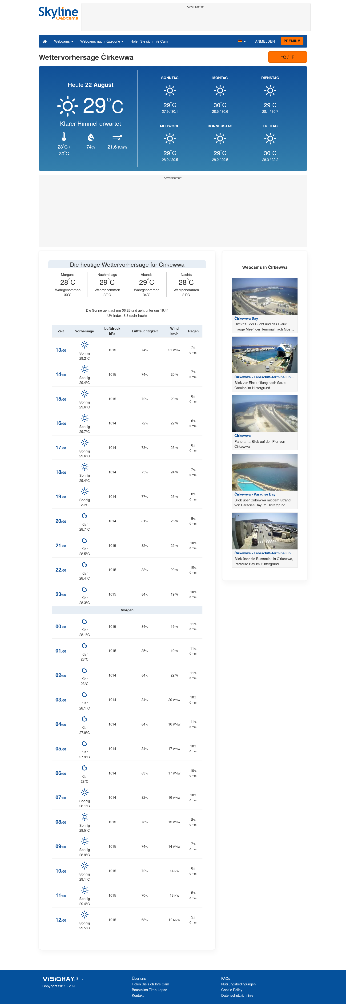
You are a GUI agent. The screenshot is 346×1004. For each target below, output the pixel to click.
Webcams (62, 41)
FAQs (225, 978)
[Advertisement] (195, 20)
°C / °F (287, 57)
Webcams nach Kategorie (100, 41)
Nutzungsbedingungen (238, 983)
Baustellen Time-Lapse (149, 989)
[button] (241, 41)
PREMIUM (292, 40)
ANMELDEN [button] (265, 41)
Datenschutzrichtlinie (237, 995)
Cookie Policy (231, 989)
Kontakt (138, 995)
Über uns (139, 978)
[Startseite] (45, 41)
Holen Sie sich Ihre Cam (149, 41)
